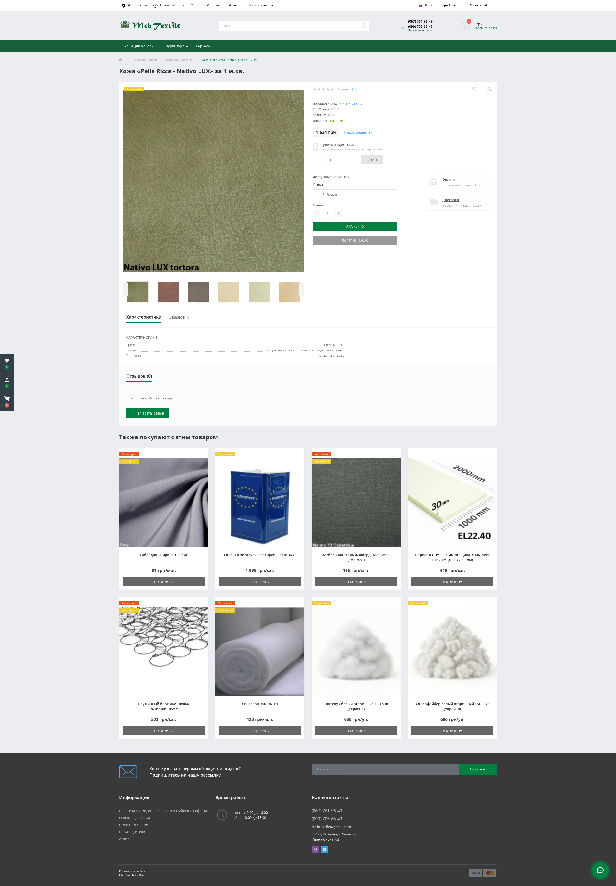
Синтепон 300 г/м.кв (260, 703)
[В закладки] (200, 454)
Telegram (324, 849)
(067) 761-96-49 (420, 21)
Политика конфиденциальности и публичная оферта (163, 811)
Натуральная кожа (179, 60)
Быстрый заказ (355, 240)
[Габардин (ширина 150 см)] (163, 502)
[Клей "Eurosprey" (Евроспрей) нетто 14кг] (259, 502)
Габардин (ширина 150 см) (163, 554)
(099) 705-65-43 (420, 26)
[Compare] (489, 89)
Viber (315, 849)
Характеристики (143, 317)
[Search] (364, 26)
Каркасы (203, 46)
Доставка (450, 200)
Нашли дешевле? (358, 132)
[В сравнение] (200, 462)
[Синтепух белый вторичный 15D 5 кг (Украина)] (356, 651)
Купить (372, 159)
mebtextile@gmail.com (331, 826)
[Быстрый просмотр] (201, 469)
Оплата (448, 179)
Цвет (318, 184)
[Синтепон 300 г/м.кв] (259, 651)
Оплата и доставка (262, 5)
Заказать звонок (419, 30)
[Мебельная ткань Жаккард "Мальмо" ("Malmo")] (356, 502)
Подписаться (478, 769)
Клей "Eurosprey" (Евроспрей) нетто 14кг (260, 554)
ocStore (142, 871)
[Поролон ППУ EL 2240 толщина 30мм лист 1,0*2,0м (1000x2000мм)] (452, 502)
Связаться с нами (133, 824)
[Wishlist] (474, 89)
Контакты (213, 5)
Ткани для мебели (138, 46)
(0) (354, 89)
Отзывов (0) (179, 317)
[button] (7, 401)
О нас (195, 5)
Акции (124, 838)
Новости (235, 5)
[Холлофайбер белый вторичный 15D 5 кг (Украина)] (452, 651)
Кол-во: (319, 205)
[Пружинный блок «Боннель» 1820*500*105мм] (163, 651)
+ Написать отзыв (147, 413)
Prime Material (350, 103)
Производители (132, 831)
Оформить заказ (485, 28)
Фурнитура (174, 46)
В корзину (355, 226)
